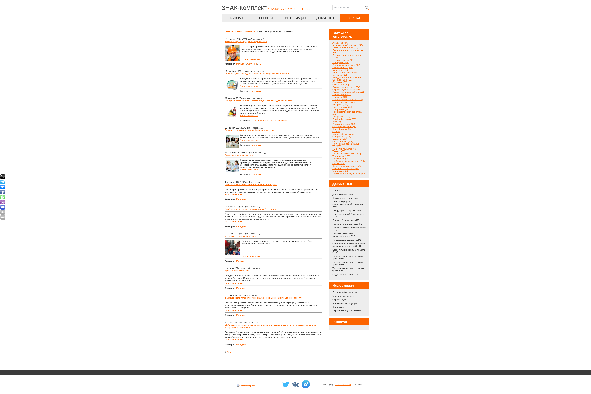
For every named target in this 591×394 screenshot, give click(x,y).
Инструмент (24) (340, 62)
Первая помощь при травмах (347, 310)
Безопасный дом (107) (343, 60)
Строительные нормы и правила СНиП (348, 251)
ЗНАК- (266, 7)
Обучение (252, 64)
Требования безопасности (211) (348, 161)
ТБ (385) (336, 146)
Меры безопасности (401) (345, 72)
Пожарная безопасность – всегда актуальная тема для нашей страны (260, 100)
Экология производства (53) (346, 166)
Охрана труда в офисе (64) (346, 87)
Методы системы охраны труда (240, 236)
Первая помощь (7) (342, 94)
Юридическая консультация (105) (349, 173)
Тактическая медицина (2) (345, 144)
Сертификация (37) (342, 129)
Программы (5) (340, 109)
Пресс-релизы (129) (342, 107)
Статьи (238, 31)
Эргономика (338, 307)
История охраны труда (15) (346, 65)
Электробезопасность (343, 296)
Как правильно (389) (342, 67)
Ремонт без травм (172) (344, 124)
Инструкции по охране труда (346, 210)
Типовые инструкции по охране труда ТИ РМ (348, 257)
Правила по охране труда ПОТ (348, 224)
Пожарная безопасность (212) (347, 99)
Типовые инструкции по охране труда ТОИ (348, 269)
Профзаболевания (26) (344, 119)
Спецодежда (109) (341, 136)
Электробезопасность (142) (346, 168)
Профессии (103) (341, 116)
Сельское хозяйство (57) (344, 126)
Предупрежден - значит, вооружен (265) (344, 103)
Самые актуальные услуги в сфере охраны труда (250, 130)
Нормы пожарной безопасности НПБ (348, 215)
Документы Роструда (342, 194)
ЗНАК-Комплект (343, 384)
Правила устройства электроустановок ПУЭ (343, 234)
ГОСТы (336, 190)
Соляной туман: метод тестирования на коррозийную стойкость (257, 73)
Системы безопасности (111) (347, 134)
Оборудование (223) (342, 80)
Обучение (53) (339, 82)
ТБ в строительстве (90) (344, 148)
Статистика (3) (339, 139)
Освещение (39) (340, 84)
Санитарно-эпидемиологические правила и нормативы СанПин (349, 244)
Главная (229, 31)
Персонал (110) (340, 97)
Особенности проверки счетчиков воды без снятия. (250, 209)
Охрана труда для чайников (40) (348, 92)
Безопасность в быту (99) (345, 47)
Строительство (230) (342, 141)
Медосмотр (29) (340, 70)
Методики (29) (339, 75)
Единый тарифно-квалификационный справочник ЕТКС (348, 204)
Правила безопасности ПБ (345, 220)
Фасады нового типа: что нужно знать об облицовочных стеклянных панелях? (264, 298)
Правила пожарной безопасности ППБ (349, 228)
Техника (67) (338, 151)
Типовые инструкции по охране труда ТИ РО (348, 263)
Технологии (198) (341, 156)
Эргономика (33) (340, 171)
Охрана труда (339, 299)
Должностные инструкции (345, 198)
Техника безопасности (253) (346, 153)
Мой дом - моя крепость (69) (347, 77)
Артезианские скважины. (237, 270)
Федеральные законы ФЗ (345, 274)
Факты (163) (338, 163)
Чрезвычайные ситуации (344, 303)
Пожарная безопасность (264, 120)
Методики (250, 31)
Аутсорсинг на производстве (239, 155)
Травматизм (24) (340, 158)
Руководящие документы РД (346, 240)
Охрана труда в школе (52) (346, 89)
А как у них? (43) (340, 43)
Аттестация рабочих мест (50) (347, 45)
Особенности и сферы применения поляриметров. (251, 184)
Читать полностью (251, 59)
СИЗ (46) (336, 131)
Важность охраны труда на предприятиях (246, 41)
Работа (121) (339, 121)
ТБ (260, 64)
